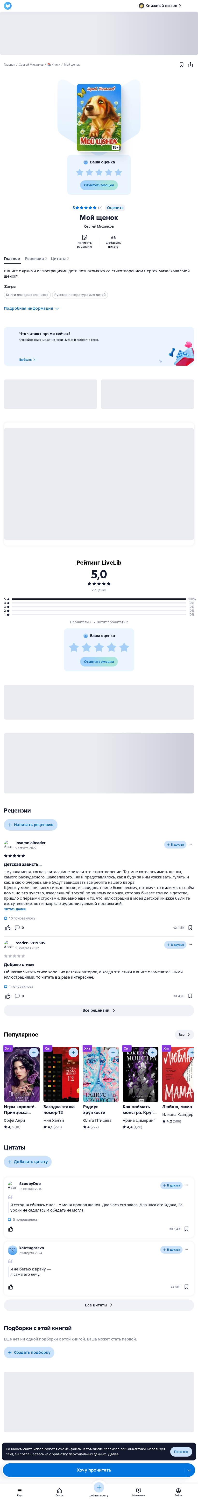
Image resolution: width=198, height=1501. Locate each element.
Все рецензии (96, 1010)
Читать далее (15, 909)
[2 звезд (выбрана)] (82, 208)
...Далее (112, 1454)
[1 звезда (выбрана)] (77, 208)
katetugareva (31, 1247)
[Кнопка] (34, 1052)
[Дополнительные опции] (189, 1470)
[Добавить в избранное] (181, 65)
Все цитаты (96, 1305)
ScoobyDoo (30, 1183)
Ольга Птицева (97, 1120)
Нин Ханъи (53, 1120)
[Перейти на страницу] (99, 974)
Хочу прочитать (94, 1470)
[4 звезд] (109, 172)
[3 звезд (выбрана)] (86, 208)
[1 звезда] (80, 172)
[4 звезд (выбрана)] (90, 208)
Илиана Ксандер (177, 1114)
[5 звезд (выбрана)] (95, 208)
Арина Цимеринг (139, 1120)
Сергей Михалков (99, 226)
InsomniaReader (30, 842)
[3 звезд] (99, 172)
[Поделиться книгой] (190, 65)
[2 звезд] (89, 172)
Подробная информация (28, 308)
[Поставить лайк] (8, 928)
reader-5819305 (30, 943)
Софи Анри (14, 1120)
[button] (99, 117)
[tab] (12, 260)
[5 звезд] (118, 172)
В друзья (177, 845)
